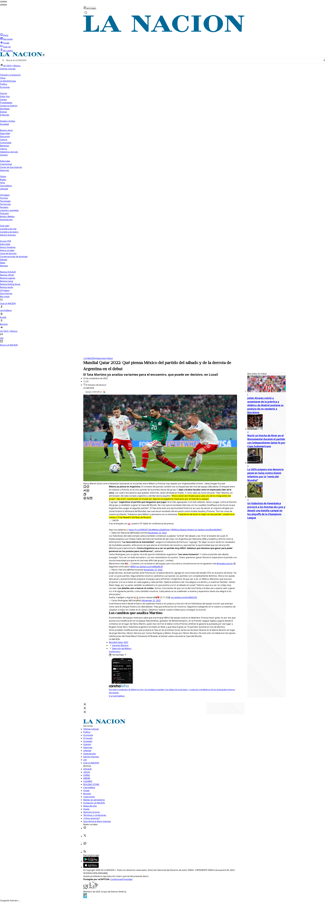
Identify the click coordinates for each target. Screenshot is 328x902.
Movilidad (4, 108)
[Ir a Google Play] (91, 861)
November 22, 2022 (153, 569)
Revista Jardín (6, 287)
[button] (164, 199)
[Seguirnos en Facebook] (84, 828)
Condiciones (116, 879)
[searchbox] (163, 60)
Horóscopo (5, 204)
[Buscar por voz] (324, 60)
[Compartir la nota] (84, 490)
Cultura (3, 139)
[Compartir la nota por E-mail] (91, 498)
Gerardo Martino (120, 645)
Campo (3, 99)
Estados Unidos (7, 121)
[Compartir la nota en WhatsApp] (87, 490)
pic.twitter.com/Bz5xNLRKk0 (208, 529)
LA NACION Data (8, 81)
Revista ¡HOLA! (7, 275)
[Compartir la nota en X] (87, 498)
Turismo (4, 198)
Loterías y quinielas (9, 210)
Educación (5, 136)
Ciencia (3, 148)
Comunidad (5, 142)
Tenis (2, 182)
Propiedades (6, 102)
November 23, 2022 (157, 532)
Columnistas (6, 164)
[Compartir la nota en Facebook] (84, 498)
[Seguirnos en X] (84, 836)
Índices (3, 111)
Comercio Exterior (9, 105)
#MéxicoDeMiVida (161, 529)
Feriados (4, 207)
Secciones (8, 39)
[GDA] (90, 888)
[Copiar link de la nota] (84, 494)
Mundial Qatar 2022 (118, 642)
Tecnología (5, 201)
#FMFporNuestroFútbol (182, 529)
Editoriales (5, 161)
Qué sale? (4, 225)
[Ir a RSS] (84, 852)
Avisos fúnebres (8, 247)
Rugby (3, 179)
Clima (2, 78)
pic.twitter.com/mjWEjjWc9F (149, 566)
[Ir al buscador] (85, 12)
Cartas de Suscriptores (11, 167)
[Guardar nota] (84, 487)
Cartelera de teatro (9, 231)
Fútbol (3, 176)
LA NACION (89, 358)
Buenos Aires (6, 130)
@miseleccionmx (225, 563)
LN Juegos (5, 195)
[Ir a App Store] (91, 867)
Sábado (3, 259)
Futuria (3, 93)
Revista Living (6, 281)
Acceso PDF (5, 241)
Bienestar (4, 145)
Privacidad (127, 879)
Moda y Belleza (7, 216)
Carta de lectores (8, 253)
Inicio (5, 35)
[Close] (84, 704)
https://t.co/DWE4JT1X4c (140, 529)
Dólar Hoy (5, 96)
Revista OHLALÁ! (8, 271)
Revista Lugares (7, 278)
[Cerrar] (43, 55)
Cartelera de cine (8, 228)
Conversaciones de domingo (14, 256)
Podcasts (4, 213)
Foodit (6, 43)
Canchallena (6, 185)
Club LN (7, 46)
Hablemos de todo (9, 151)
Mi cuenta (8, 50)
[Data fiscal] (85, 897)
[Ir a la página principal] (164, 31)
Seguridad (5, 133)
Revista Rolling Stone (10, 284)
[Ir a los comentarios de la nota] (87, 487)
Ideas (2, 262)
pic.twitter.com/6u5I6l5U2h (184, 597)
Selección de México (121, 648)
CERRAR (3, 2)
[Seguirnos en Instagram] (84, 844)
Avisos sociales (7, 250)
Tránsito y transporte (10, 74)
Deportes (100, 358)
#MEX (133, 566)
